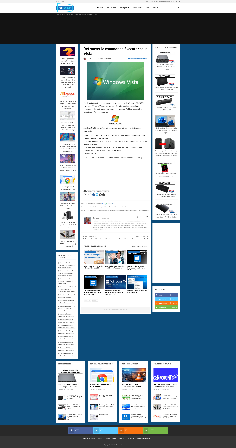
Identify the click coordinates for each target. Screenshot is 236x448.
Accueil (57, 1)
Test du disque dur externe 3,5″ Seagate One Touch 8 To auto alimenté (166, 66)
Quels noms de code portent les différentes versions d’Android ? (137, 396)
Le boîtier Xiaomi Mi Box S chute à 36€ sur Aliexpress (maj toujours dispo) (67, 289)
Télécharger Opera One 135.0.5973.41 (106, 396)
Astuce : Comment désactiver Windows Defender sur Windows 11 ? (138, 417)
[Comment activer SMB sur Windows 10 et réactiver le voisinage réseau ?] (94, 282)
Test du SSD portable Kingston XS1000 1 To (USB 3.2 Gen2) (166, 195)
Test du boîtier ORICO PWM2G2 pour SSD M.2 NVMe (166, 109)
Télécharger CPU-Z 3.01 (106, 414)
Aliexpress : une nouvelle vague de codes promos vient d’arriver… (170, 416)
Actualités (100, 8)
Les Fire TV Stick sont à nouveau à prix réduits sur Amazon (66, 308)
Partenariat (130, 438)
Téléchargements (124, 8)
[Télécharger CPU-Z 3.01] (94, 417)
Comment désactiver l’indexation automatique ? (133, 239)
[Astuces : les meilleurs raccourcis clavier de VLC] (134, 375)
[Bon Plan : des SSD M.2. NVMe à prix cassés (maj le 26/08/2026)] (157, 407)
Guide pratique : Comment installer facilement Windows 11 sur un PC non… (75, 417)
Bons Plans (156, 8)
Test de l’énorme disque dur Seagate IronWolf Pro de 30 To (166, 175)
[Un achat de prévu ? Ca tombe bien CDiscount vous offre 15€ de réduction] (165, 375)
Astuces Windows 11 (90, 252)
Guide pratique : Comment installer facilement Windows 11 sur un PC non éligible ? (166, 130)
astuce (89, 191)
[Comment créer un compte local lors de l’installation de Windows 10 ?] (137, 257)
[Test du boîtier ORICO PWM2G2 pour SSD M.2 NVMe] (62, 407)
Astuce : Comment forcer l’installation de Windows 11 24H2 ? (138, 406)
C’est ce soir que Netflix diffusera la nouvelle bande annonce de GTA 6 (67, 265)
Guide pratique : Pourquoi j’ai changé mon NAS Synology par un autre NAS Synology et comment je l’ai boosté (166, 153)
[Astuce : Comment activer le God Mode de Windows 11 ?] (115, 257)
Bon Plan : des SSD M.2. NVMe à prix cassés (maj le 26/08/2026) (170, 406)
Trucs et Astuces (143, 58)
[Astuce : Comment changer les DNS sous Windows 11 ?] (94, 257)
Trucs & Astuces (137, 8)
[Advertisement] (118, 29)
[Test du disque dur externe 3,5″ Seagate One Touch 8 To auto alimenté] (70, 375)
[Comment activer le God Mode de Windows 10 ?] (137, 282)
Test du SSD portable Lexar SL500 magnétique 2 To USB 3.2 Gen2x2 (166, 216)
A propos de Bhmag (89, 438)
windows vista (106, 191)
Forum (147, 8)
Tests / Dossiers (111, 8)
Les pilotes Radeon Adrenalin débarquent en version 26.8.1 (67, 281)
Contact (63, 1)
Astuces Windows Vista (134, 58)
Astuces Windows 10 (134, 252)
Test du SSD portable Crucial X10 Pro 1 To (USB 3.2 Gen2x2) (166, 88)
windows (99, 191)
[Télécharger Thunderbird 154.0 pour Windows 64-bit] (94, 407)
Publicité (121, 438)
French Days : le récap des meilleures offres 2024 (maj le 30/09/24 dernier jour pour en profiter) (68, 82)
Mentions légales (111, 438)
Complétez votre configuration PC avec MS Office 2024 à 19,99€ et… (170, 396)
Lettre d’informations (143, 438)
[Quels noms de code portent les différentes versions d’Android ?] (126, 397)
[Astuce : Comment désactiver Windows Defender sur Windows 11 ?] (126, 417)
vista (94, 191)
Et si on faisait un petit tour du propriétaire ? (96, 239)
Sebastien (63, 263)
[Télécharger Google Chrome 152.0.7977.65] (102, 375)
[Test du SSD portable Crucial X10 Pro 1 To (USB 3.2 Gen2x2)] (62, 397)
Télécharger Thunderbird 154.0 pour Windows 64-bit (106, 406)
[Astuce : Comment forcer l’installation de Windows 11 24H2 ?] (126, 407)
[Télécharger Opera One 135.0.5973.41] (94, 397)
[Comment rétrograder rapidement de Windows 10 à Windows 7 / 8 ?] (115, 282)
